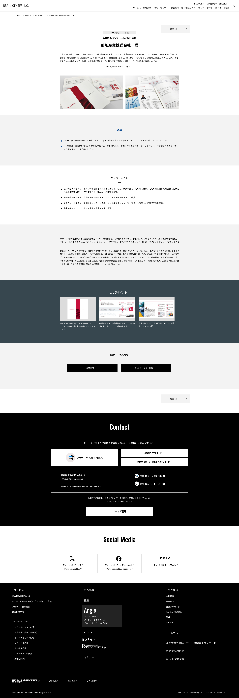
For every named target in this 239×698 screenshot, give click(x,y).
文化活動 (170, 622)
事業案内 (90, 368)
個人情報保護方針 (196, 693)
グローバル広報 (21, 643)
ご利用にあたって (182, 693)
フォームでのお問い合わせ (90, 457)
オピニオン (87, 632)
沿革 (168, 617)
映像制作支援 (18, 611)
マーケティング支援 (23, 653)
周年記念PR (19, 658)
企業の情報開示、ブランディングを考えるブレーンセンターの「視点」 (97, 615)
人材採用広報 (20, 648)
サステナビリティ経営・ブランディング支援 (32, 601)
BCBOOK (53, 680)
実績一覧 (173, 28)
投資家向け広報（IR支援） (26, 632)
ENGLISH (91, 680)
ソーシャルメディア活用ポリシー (216, 693)
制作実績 (28, 15)
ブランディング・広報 (143, 368)
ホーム (19, 15)
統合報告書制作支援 (21, 596)
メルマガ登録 (119, 511)
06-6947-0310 (155, 483)
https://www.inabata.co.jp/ (118, 66)
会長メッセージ (173, 606)
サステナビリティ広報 (24, 637)
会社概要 (170, 596)
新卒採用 (71, 680)
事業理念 (170, 601)
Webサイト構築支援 (21, 606)
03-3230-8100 (155, 476)
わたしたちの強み (174, 611)
